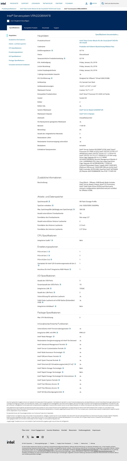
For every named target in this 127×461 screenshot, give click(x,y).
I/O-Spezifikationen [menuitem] (15, 56)
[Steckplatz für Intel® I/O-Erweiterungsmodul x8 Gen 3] (39, 265)
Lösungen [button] (36, 3)
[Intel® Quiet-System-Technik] (59, 380)
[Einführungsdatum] (52, 50)
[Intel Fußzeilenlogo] (11, 442)
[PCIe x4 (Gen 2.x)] (51, 259)
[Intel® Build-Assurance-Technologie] (64, 352)
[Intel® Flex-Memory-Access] (58, 388)
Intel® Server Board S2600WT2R (91, 110)
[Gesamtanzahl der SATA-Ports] (60, 284)
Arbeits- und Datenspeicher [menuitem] (17, 44)
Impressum (96, 430)
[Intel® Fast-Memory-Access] (58, 384)
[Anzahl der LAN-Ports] (54, 292)
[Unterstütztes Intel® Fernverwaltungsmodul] (70, 328)
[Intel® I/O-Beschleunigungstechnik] (63, 392)
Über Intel (25, 430)
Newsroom (73, 430)
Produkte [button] (14, 3)
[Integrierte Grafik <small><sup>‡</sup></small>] (52, 240)
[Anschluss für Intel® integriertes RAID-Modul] (70, 269)
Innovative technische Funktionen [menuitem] (19, 65)
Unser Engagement (38, 430)
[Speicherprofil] (49, 201)
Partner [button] (59, 3)
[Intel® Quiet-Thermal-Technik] (60, 360)
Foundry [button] (69, 3)
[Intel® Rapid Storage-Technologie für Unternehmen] (75, 376)
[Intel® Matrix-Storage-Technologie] (63, 368)
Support (56, 28)
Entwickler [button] (47, 3)
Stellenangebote (84, 430)
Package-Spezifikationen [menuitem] (16, 60)
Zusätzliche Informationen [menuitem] (17, 40)
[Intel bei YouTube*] (37, 437)
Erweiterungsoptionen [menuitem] (16, 52)
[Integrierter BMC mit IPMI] (57, 332)
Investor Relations (53, 430)
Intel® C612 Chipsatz (86, 114)
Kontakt (64, 430)
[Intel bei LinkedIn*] (32, 437)
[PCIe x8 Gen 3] (49, 255)
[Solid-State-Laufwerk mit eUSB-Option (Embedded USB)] (42, 302)
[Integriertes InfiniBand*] (55, 306)
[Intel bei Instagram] (42, 437)
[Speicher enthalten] (53, 205)
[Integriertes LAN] (51, 288)
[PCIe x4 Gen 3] (49, 251)
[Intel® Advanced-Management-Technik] (66, 344)
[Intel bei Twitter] (28, 437)
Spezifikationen (14, 28)
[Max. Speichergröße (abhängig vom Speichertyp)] (74, 209)
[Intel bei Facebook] (23, 437)
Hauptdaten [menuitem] (12, 35)
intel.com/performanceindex (46, 449)
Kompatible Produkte (30, 28)
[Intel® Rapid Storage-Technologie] (63, 372)
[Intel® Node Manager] (54, 336)
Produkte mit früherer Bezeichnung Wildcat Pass (96, 47)
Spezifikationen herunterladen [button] (106, 35)
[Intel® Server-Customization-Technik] (65, 348)
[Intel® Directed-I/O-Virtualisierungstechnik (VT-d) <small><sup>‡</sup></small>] (75, 364)
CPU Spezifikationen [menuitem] (15, 48)
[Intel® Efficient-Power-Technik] (60, 356)
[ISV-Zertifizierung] (52, 78)
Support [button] (24, 3)
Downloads (45, 28)
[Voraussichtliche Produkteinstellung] (64, 58)
